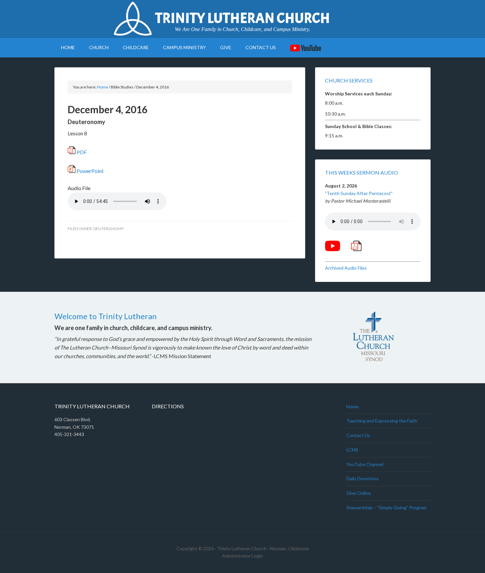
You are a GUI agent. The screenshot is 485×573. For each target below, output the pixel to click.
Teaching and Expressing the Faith (381, 420)
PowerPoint (90, 171)
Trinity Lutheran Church (242, 18)
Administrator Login (242, 555)
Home (352, 406)
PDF (81, 152)
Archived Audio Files (346, 268)
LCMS (352, 450)
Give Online (358, 493)
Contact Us (358, 435)
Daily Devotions (362, 478)
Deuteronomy (108, 228)
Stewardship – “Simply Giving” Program (386, 507)
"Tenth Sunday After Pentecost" (359, 193)
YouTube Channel (364, 464)
